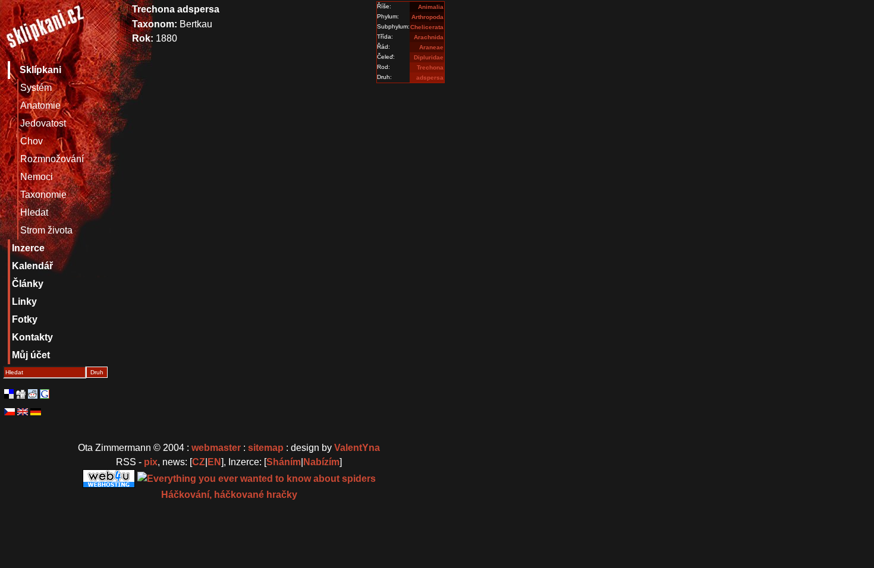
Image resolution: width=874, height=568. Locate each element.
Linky (24, 301)
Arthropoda (427, 17)
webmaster (216, 448)
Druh (96, 372)
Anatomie (40, 105)
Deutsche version (35, 411)
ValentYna (357, 448)
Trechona (430, 67)
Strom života (46, 230)
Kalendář (32, 266)
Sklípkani (40, 70)
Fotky (24, 319)
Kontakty (32, 337)
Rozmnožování (52, 159)
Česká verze (9, 411)
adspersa (430, 77)
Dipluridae (429, 57)
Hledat (34, 212)
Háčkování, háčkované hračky (229, 495)
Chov (31, 141)
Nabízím (321, 462)
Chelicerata (427, 27)
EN (214, 462)
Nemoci (36, 177)
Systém (36, 88)
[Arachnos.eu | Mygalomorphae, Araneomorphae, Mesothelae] (256, 478)
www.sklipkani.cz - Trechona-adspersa (44, 29)
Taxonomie (43, 195)
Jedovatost (43, 123)
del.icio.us (9, 394)
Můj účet (31, 355)
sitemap (266, 448)
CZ (198, 462)
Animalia (431, 7)
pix (151, 462)
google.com (44, 394)
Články (27, 284)
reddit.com (32, 394)
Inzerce (28, 248)
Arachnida (429, 37)
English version (22, 411)
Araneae (431, 47)
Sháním (283, 462)
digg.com (21, 394)
